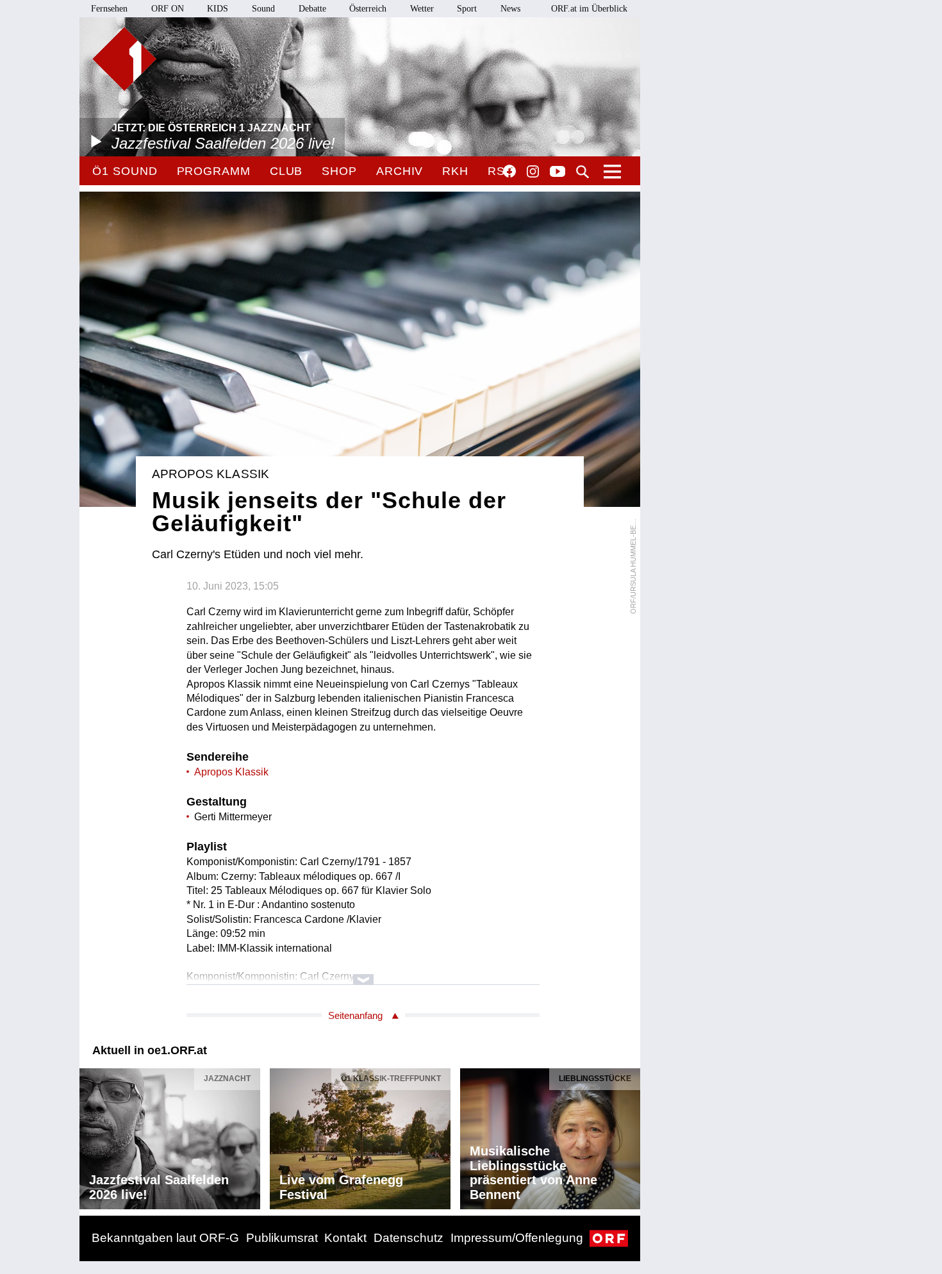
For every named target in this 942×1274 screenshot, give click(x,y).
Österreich (367, 8)
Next (630, 1135)
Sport (467, 8)
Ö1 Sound (124, 171)
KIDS (217, 8)
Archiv (399, 171)
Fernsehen (109, 8)
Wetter (422, 8)
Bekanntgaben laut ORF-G (165, 1238)
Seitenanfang (355, 1015)
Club (286, 171)
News (510, 8)
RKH (455, 171)
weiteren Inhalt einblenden (363, 973)
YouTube (557, 172)
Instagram (533, 171)
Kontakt (345, 1238)
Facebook (509, 171)
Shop (339, 171)
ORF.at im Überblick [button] (589, 8)
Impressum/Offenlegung (516, 1238)
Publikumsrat (282, 1238)
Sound (263, 8)
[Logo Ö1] (124, 59)
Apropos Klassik (231, 771)
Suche (582, 171)
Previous (89, 1135)
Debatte (312, 8)
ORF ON (167, 8)
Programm (214, 171)
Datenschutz (408, 1238)
